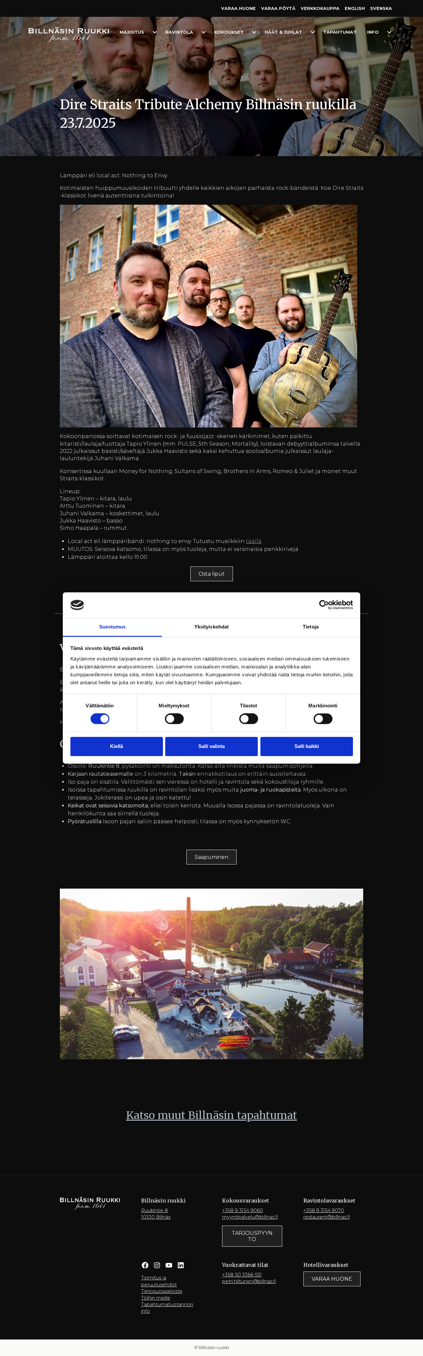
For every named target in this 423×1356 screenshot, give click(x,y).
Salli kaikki (306, 746)
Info (373, 32)
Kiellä (116, 746)
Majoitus (132, 32)
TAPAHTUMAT (340, 32)
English (355, 8)
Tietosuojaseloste (161, 1291)
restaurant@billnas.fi (326, 1217)
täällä (253, 541)
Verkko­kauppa (320, 8)
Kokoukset (229, 32)
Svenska (381, 8)
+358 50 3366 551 (242, 1275)
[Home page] (68, 34)
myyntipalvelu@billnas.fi (250, 1217)
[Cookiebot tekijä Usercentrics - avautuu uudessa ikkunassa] (324, 605)
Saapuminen (211, 857)
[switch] (174, 719)
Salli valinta (211, 746)
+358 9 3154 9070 (323, 1210)
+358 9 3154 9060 (242, 1210)
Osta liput (212, 574)
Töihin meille (155, 1298)
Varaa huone (238, 8)
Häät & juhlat (283, 32)
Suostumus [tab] (112, 626)
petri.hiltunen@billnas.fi (249, 1281)
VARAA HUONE (332, 1279)
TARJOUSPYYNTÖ (252, 1236)
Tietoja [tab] (311, 626)
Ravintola (179, 32)
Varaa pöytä (278, 8)
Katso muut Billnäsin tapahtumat (211, 1115)
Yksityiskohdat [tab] (211, 626)
